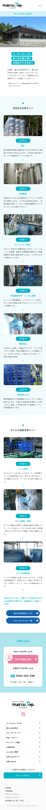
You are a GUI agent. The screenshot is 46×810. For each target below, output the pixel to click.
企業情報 (8, 788)
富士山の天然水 (12, 728)
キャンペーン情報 (13, 742)
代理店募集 (9, 791)
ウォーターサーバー (13, 733)
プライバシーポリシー (13, 794)
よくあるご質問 (12, 752)
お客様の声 (10, 747)
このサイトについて (12, 797)
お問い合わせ (11, 761)
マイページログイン (23, 775)
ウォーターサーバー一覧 (23, 620)
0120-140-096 (25, 675)
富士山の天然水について (23, 613)
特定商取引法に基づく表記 (14, 800)
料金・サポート (12, 737)
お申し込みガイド (13, 757)
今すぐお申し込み (19, 658)
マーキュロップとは (13, 723)
